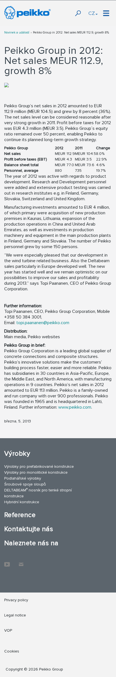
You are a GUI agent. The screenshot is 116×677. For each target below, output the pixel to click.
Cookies (11, 651)
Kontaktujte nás (28, 529)
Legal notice (15, 615)
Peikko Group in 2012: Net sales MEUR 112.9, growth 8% (71, 32)
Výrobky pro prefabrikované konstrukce (39, 466)
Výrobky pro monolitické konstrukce (36, 472)
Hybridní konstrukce (21, 502)
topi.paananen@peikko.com (42, 323)
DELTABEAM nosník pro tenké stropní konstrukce (38, 492)
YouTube (7, 561)
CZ (91, 13)
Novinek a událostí (16, 32)
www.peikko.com (74, 407)
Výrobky (17, 453)
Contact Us (21, 561)
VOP (8, 630)
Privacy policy (16, 600)
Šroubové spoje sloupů (25, 484)
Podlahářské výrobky (22, 478)
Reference (19, 515)
